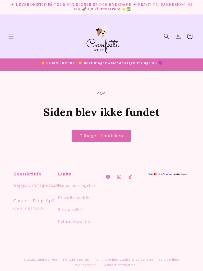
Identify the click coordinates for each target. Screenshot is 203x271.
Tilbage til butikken (101, 135)
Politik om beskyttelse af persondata (123, 259)
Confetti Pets (47, 259)
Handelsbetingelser (77, 185)
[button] (11, 36)
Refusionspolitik (74, 221)
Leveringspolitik (86, 265)
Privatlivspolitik (73, 197)
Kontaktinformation (120, 265)
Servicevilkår (71, 209)
